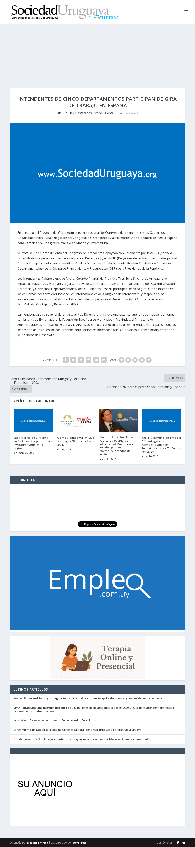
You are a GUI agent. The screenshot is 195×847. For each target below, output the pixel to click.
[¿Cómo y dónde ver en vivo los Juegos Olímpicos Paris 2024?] (76, 420)
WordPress (79, 842)
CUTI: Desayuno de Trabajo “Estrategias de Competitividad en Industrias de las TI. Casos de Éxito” (161, 444)
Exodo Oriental (103, 113)
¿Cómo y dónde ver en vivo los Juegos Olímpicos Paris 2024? (75, 441)
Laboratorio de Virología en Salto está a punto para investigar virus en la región (33, 443)
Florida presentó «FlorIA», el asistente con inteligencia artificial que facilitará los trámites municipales (82, 739)
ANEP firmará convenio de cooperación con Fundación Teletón (55, 720)
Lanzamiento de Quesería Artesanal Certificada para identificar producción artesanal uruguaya (77, 730)
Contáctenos (165, 842)
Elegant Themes (37, 842)
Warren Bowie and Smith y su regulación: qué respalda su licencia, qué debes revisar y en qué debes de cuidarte (88, 698)
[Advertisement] (97, 52)
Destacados (83, 113)
